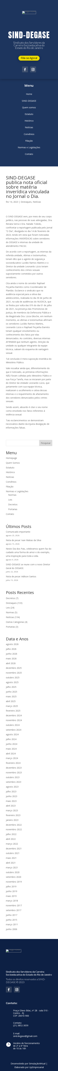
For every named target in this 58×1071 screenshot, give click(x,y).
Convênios (11, 481)
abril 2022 (11, 838)
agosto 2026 (12, 644)
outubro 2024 (12, 725)
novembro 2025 (14, 672)
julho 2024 (11, 739)
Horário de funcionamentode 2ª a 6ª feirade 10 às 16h (26, 1046)
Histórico (10, 472)
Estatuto (10, 467)
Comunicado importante (18, 531)
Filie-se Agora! (29, 58)
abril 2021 (11, 862)
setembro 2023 (13, 781)
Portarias (12, 509)
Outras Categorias (15, 621)
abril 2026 (11, 663)
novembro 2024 (14, 720)
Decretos (12, 504)
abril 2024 (11, 753)
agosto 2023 (12, 786)
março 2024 (12, 758)
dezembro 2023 (14, 767)
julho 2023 (11, 791)
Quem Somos (13, 462)
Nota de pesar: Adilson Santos (21, 576)
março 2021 (12, 867)
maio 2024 (11, 748)
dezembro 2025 (14, 667)
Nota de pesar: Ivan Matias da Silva (23, 540)
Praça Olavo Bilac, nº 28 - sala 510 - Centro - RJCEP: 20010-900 (31, 1013)
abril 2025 (11, 701)
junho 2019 (11, 891)
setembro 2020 (13, 876)
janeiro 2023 (12, 820)
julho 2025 (11, 686)
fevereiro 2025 (13, 710)
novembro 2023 (14, 772)
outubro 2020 (12, 872)
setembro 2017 (13, 910)
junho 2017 (11, 915)
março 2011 (12, 924)
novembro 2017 (14, 905)
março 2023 (12, 810)
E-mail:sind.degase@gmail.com (25, 1035)
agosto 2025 (12, 682)
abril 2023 (11, 805)
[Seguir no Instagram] (33, 69)
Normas (12, 494)
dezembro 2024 (14, 715)
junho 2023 (11, 796)
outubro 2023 (12, 777)
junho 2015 (11, 919)
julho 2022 (11, 834)
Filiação (9, 486)
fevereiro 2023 (13, 815)
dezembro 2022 (14, 824)
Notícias (37, 201)
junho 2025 (11, 691)
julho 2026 (11, 648)
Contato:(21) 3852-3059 (20, 1024)
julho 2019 (11, 886)
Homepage (11, 458)
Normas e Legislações (17, 491)
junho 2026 (11, 653)
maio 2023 (11, 801)
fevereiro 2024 (13, 762)
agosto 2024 (12, 734)
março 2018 (12, 900)
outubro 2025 (12, 677)
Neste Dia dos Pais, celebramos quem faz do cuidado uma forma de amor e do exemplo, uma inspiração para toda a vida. (28, 552)
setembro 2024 (13, 729)
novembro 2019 (14, 881)
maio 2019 (11, 896)
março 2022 (12, 843)
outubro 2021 (12, 853)
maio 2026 (11, 658)
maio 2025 (11, 696)
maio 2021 (11, 857)
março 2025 (12, 706)
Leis (10, 499)
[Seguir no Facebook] (25, 69)
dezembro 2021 (14, 848)
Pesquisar (46, 443)
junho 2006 (11, 929)
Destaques (26, 201)
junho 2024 (11, 743)
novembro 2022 (14, 829)
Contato (10, 514)
